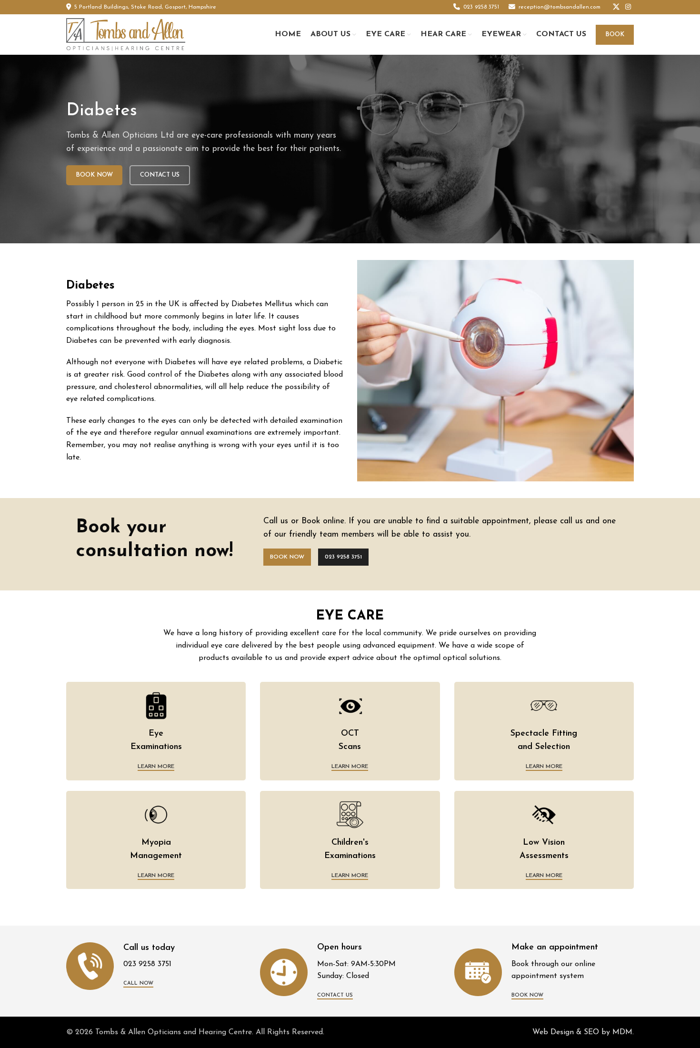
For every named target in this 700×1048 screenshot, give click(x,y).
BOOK (614, 34)
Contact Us (160, 175)
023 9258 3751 (343, 557)
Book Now (94, 175)
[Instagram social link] (628, 7)
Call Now (138, 983)
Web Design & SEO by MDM (582, 1032)
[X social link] (616, 7)
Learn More (156, 766)
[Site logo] (125, 34)
